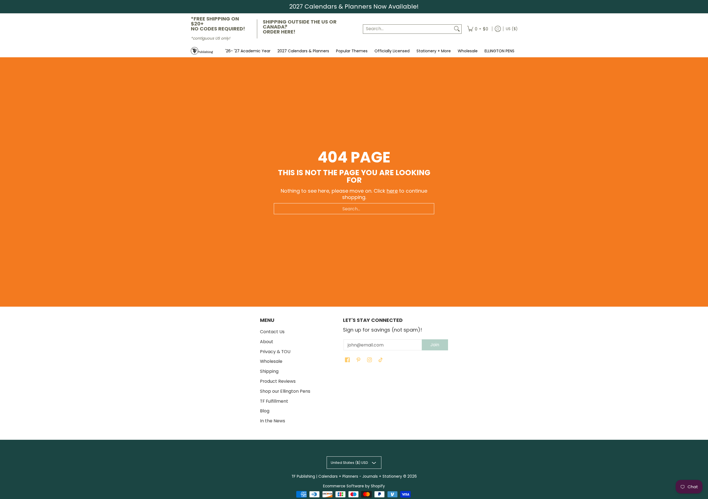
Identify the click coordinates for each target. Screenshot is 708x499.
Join (434, 345)
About (266, 341)
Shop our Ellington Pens (285, 391)
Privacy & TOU (275, 351)
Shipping (269, 371)
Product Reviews (278, 381)
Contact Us (272, 332)
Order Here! (279, 31)
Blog (264, 411)
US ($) (511, 28)
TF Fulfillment (274, 401)
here (392, 190)
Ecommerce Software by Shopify (354, 486)
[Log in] (497, 29)
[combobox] (407, 28)
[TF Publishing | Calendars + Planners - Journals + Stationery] (202, 50)
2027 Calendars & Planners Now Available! (354, 6)
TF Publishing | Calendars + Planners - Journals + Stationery (346, 476)
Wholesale (271, 361)
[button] (347, 360)
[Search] (456, 28)
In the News (272, 421)
